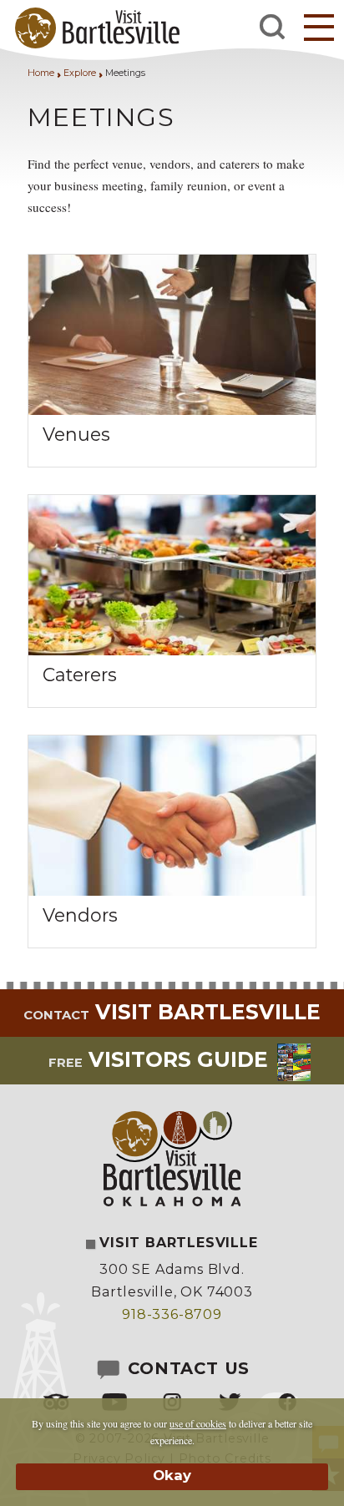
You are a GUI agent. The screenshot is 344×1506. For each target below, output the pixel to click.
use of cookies (197, 1423)
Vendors (80, 915)
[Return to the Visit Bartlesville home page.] (93, 27)
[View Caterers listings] (172, 651)
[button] (319, 26)
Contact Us (186, 1368)
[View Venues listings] (172, 410)
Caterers (80, 674)
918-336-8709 (172, 1314)
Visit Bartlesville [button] (172, 1011)
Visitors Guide (158, 1059)
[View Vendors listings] (172, 891)
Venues (76, 434)
